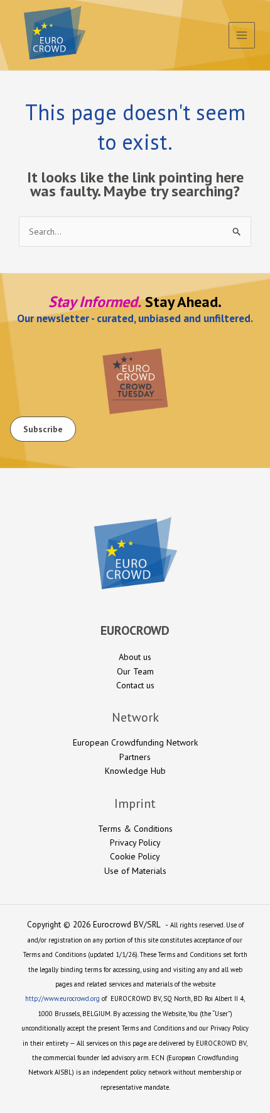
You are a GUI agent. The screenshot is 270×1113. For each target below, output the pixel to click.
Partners (135, 757)
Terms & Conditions (135, 828)
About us (135, 657)
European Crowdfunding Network (135, 742)
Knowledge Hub (135, 770)
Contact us (135, 685)
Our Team (135, 671)
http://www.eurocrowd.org (62, 998)
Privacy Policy (135, 842)
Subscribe (43, 429)
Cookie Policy (135, 856)
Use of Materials (135, 870)
